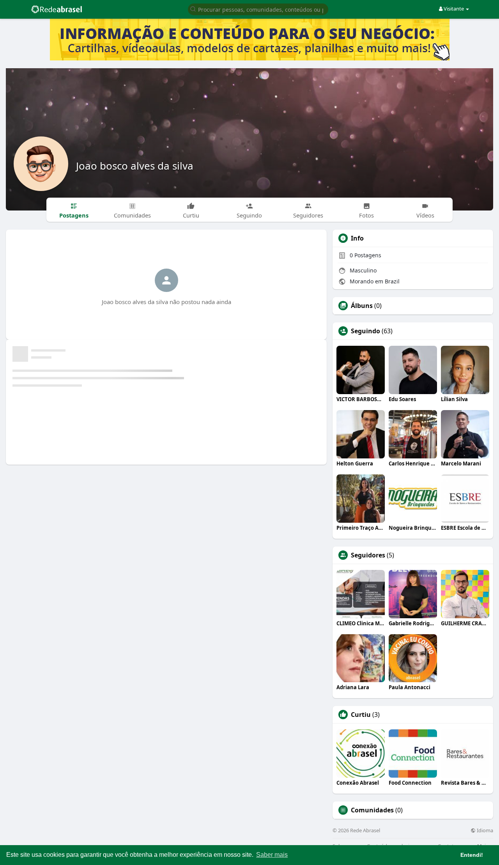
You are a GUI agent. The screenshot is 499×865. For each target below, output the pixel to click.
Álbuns (362, 305)
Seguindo (365, 331)
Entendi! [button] (471, 855)
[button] (258, 8)
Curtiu (361, 714)
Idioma (484, 830)
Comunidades (372, 810)
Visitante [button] (453, 8)
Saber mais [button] (272, 854)
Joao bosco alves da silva (134, 166)
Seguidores (368, 555)
